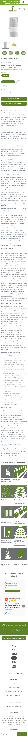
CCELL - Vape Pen (6, 540)
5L (19, 82)
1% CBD (5, 75)
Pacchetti (4, 520)
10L (4, 85)
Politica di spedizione (14, 702)
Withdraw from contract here (14, 691)
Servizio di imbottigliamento (19, 480)
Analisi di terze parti (7, 562)
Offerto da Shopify (20, 742)
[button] (3, 9)
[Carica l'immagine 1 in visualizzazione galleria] (5, 45)
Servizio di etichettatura (18, 500)
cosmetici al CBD (14, 321)
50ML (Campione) (8, 82)
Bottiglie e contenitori (7, 479)
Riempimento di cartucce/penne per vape (19, 542)
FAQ (14, 684)
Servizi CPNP (17, 562)
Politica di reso (14, 687)
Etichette (3, 499)
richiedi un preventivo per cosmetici (12, 300)
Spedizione (4, 69)
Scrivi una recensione (12, 591)
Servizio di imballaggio (17, 520)
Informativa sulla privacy (14, 695)
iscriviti (22, 734)
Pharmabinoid (11, 742)
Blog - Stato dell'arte (14, 706)
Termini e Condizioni (14, 699)
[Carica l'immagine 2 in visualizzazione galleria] (14, 45)
